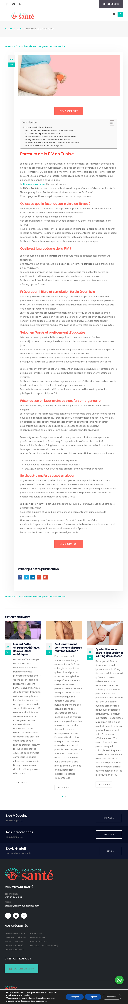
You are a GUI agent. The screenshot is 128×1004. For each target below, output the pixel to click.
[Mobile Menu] (120, 14)
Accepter (74, 996)
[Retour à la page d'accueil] (22, 14)
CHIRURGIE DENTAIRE (14, 949)
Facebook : (8, 916)
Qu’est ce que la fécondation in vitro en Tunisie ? (50, 130)
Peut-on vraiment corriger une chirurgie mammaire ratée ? (68, 647)
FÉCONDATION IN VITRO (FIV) (44, 945)
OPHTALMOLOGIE (38, 941)
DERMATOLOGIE (37, 937)
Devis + (110, 851)
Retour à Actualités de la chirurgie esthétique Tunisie (36, 46)
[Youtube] (13, 4)
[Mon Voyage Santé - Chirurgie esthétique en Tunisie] (11, 987)
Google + (39, 577)
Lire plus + (109, 818)
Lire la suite (21, 782)
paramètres (41, 1001)
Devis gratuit (68, 111)
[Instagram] (20, 4)
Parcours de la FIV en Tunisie (37, 127)
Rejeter (93, 996)
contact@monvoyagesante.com (22, 905)
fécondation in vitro (34, 184)
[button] (63, 796)
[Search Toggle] (114, 14)
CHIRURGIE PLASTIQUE (15, 933)
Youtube (16, 916)
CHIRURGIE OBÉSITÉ (14, 945)
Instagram (24, 916)
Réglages (111, 996)
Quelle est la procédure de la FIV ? (44, 133)
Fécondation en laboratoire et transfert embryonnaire (53, 142)
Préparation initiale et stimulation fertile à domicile (52, 136)
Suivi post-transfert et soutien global (45, 145)
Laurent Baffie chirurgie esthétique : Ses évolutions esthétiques (26, 649)
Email (45, 577)
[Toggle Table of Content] (110, 123)
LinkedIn (32, 577)
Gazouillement (26, 577)
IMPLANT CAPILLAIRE (14, 941)
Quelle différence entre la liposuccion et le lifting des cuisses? (109, 652)
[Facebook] (7, 4)
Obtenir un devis (24, 968)
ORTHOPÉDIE (36, 933)
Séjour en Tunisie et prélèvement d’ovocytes (49, 139)
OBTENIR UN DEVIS (111, 4)
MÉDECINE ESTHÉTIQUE (15, 937)
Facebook (20, 577)
